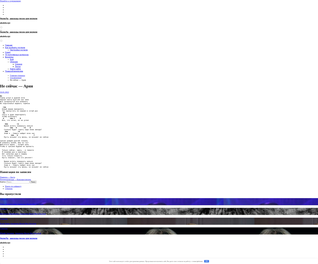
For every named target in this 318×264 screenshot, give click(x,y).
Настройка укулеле (19, 50)
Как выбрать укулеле (15, 47)
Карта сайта (15, 69)
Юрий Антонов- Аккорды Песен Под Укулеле (20, 233)
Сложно (18, 64)
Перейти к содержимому (10, 1)
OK (206, 261)
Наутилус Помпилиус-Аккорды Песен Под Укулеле (23, 214)
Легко (18, 66)
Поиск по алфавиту (13, 186)
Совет (8, 52)
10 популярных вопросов (17, 55)
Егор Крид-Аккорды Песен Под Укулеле (18, 224)
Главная (8, 45)
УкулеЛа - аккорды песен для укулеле (18, 18)
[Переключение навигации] (1, 30)
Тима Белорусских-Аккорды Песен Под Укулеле (21, 204)
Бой (12, 59)
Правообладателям (14, 71)
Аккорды (9, 57)
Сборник (14, 62)
